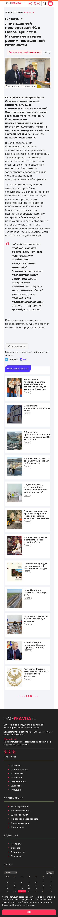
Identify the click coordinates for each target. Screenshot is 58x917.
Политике (31, 905)
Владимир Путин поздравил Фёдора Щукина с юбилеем (34, 645)
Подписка (16, 856)
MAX (25, 359)
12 (29, 885)
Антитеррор (17, 827)
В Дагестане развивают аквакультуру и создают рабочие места (36, 461)
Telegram (13, 359)
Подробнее (10, 739)
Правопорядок (19, 769)
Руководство (18, 852)
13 (35, 885)
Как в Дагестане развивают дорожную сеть (35, 592)
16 (7, 888)
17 (14, 888)
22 (51, 888)
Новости (15, 765)
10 (15, 885)
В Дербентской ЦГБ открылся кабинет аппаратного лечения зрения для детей (35, 488)
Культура (16, 790)
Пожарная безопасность (24, 819)
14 (43, 885)
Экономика (17, 773)
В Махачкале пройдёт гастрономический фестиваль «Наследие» (36, 566)
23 (7, 891)
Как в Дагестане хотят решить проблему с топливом (36, 618)
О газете (15, 848)
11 (21, 885)
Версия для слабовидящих (24, 52)
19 (29, 888)
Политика (16, 777)
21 (43, 888)
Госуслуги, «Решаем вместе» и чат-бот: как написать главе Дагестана (36, 672)
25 (22, 891)
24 (15, 891)
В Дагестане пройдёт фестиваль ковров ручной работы (35, 539)
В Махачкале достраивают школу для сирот (37, 408)
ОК (29, 912)
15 (50, 885)
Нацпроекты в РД (20, 810)
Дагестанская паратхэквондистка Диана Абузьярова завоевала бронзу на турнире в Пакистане (35, 384)
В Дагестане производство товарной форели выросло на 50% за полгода (37, 436)
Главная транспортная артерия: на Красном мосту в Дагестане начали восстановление (37, 515)
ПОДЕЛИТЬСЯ (18, 346)
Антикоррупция (20, 823)
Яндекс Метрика (45, 897)
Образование (18, 781)
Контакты (16, 844)
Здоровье (16, 785)
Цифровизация (19, 814)
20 (36, 888)
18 (22, 888)
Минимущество (20, 806)
